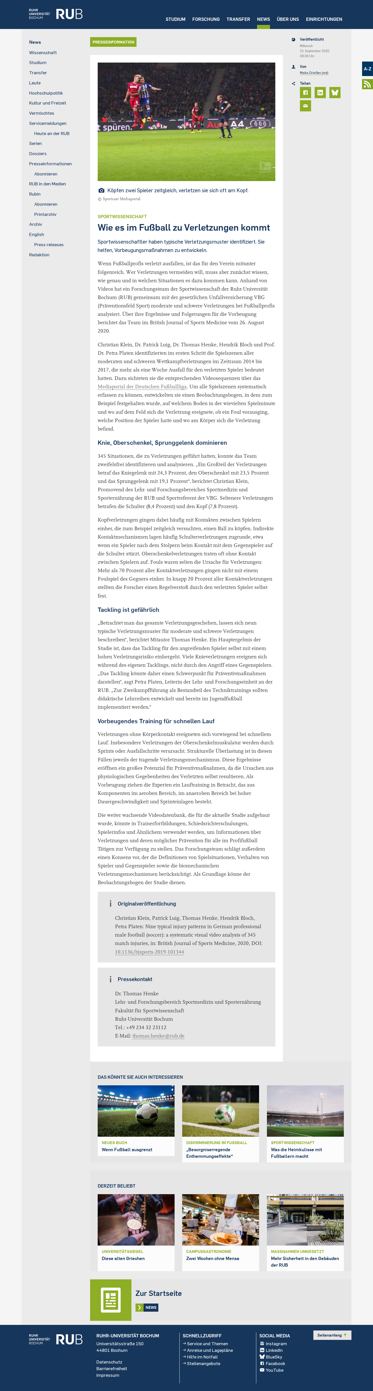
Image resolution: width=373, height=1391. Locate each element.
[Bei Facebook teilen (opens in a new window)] (306, 92)
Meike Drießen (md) (314, 73)
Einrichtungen (324, 19)
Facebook (275, 1363)
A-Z (367, 69)
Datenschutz (109, 1362)
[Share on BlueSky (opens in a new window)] (335, 92)
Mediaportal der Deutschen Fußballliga (142, 387)
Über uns (288, 19)
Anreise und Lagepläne (210, 1350)
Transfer (238, 19)
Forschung (206, 19)
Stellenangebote (203, 1363)
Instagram (276, 1343)
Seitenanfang (332, 1335)
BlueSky (274, 1356)
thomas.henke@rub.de (158, 1036)
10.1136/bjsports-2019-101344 (149, 952)
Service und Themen (207, 1343)
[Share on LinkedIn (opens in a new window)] (321, 92)
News (263, 19)
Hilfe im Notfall (202, 1356)
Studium (175, 19)
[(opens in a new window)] (52, 14)
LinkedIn (274, 1350)
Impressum (107, 1375)
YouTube (274, 1370)
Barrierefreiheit (111, 1368)
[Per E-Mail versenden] (306, 105)
